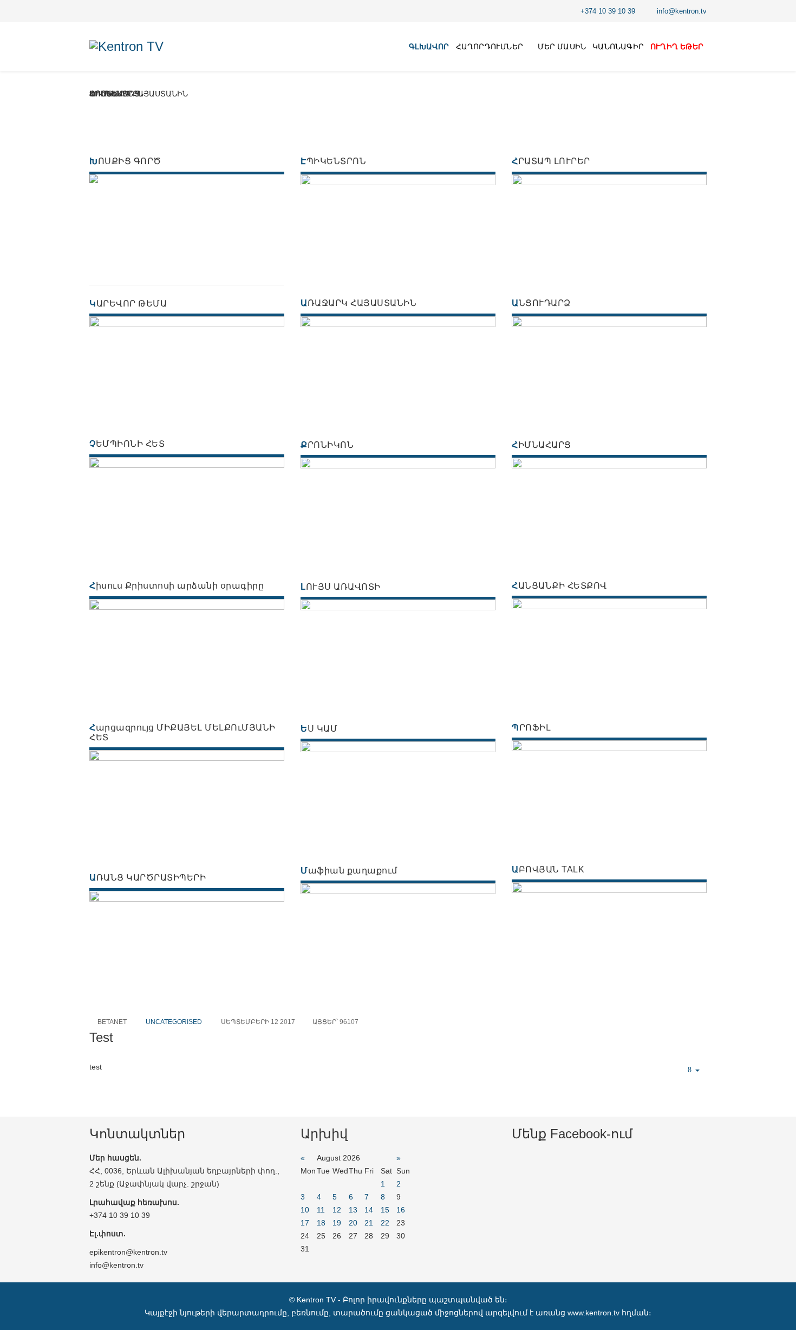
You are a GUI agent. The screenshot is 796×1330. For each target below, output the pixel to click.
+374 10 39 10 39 (607, 11)
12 (336, 1209)
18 (321, 1222)
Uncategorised (174, 1022)
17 (305, 1222)
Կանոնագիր (618, 46)
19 (336, 1222)
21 (368, 1222)
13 (353, 1209)
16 (400, 1209)
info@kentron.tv (682, 11)
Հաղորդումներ (489, 46)
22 (385, 1222)
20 (353, 1222)
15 (385, 1209)
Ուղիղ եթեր (676, 46)
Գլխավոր (429, 46)
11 (321, 1209)
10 (305, 1209)
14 (368, 1209)
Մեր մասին (562, 46)
